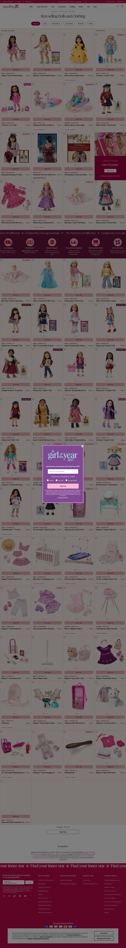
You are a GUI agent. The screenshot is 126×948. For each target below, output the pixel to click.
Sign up (63, 486)
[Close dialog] (82, 446)
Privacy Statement (63, 497)
